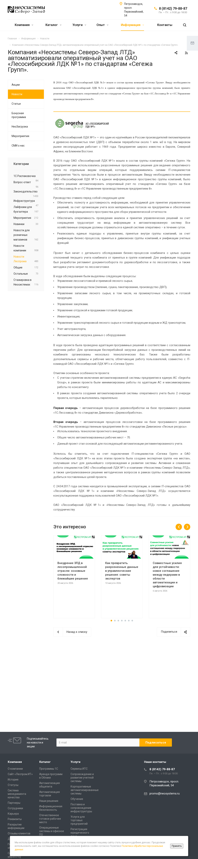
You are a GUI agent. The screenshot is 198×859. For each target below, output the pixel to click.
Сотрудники (15, 808)
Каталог (52, 25)
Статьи (16, 103)
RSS (186, 53)
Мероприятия (20, 136)
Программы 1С (48, 768)
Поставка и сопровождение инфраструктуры (81, 808)
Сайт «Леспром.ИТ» (20, 774)
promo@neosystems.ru (164, 793)
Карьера (13, 813)
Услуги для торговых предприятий (79, 820)
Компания (22, 25)
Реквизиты (15, 819)
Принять (177, 845)
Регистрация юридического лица (80, 833)
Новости (17, 94)
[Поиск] (184, 25)
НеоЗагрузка (20, 126)
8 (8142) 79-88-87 (173, 8)
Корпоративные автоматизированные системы (85, 790)
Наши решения (48, 800)
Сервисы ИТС (79, 768)
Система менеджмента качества (17, 794)
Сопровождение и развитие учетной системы (82, 778)
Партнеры (14, 802)
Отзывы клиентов (19, 833)
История (13, 779)
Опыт (101, 25)
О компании (15, 768)
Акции (16, 84)
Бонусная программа (19, 115)
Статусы (13, 785)
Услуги (78, 25)
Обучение (77, 798)
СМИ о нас (18, 145)
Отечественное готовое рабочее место (50, 819)
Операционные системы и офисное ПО (51, 831)
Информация (131, 25)
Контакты (164, 25)
